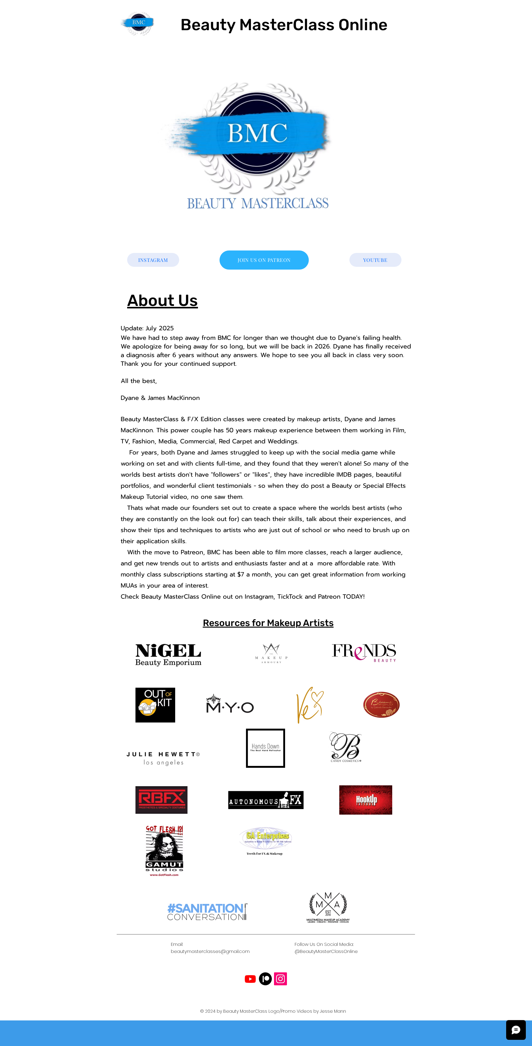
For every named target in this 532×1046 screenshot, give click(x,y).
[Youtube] (250, 978)
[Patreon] (265, 978)
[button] (264, 148)
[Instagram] (280, 978)
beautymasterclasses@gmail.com (210, 951)
